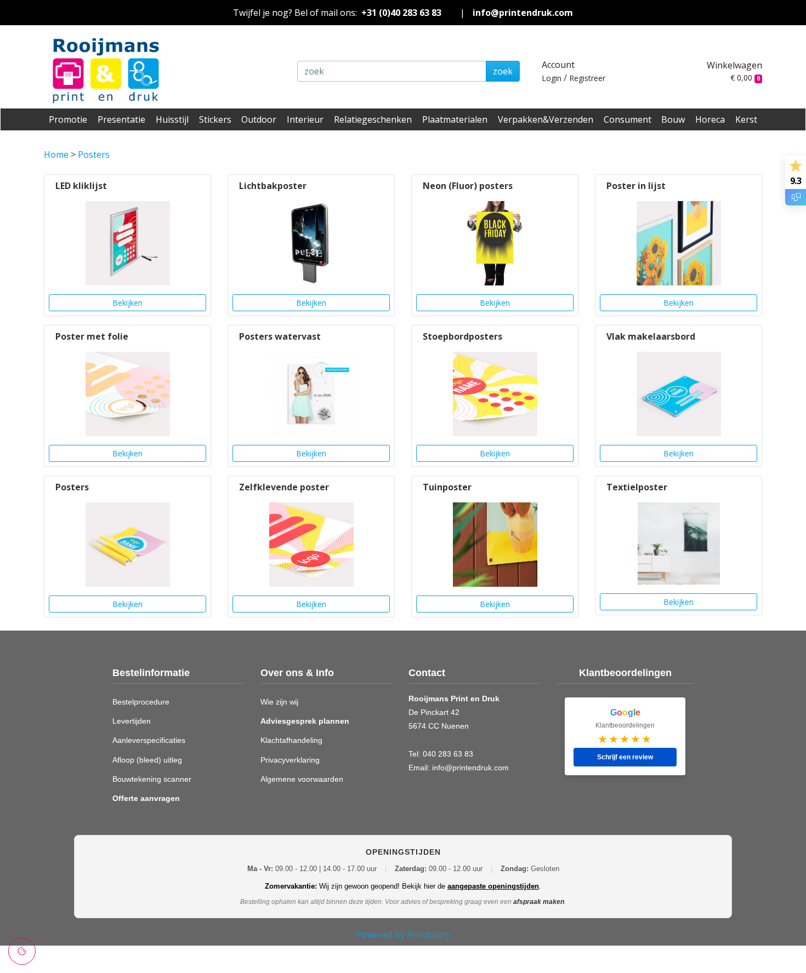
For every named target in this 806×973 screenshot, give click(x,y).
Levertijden (131, 721)
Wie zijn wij (279, 701)
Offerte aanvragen (146, 798)
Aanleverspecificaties (148, 740)
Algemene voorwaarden (301, 779)
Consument (627, 119)
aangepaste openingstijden (493, 886)
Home (56, 154)
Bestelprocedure (140, 701)
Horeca (710, 119)
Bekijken (127, 302)
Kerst (746, 119)
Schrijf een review (625, 757)
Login (551, 78)
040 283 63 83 (448, 753)
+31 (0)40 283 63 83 (401, 13)
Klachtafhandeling (291, 740)
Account (558, 65)
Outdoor (258, 119)
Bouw (673, 119)
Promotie (68, 119)
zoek (503, 71)
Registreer (587, 78)
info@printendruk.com (523, 13)
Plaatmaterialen (454, 119)
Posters (94, 154)
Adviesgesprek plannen (304, 721)
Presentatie (121, 119)
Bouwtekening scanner (151, 779)
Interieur (305, 119)
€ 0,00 (745, 77)
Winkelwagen (734, 65)
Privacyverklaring (290, 759)
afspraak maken (538, 902)
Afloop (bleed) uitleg (147, 759)
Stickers (215, 119)
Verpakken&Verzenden (545, 119)
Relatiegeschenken (373, 119)
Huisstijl (172, 119)
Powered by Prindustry (403, 935)
